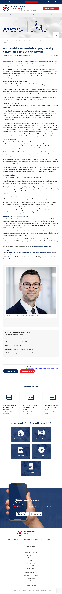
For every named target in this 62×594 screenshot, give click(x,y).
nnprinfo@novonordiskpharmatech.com (24, 349)
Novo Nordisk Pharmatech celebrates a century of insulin (40, 407)
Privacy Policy (31, 568)
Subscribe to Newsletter (51, 8)
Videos (31, 560)
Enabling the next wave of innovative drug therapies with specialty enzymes (29, 252)
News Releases (11, 40)
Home (4, 40)
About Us (31, 550)
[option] (20, 404)
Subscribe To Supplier (27, 371)
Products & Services (31, 552)
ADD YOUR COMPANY (32, 2)
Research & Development (31, 575)
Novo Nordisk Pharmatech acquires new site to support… (19, 407)
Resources (31, 557)
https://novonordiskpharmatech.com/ (23, 353)
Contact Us (50, 14)
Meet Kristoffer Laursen (15, 257)
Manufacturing (31, 578)
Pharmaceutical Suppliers (31, 565)
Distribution (31, 580)
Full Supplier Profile (10, 371)
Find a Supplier (7, 1)
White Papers (31, 563)
